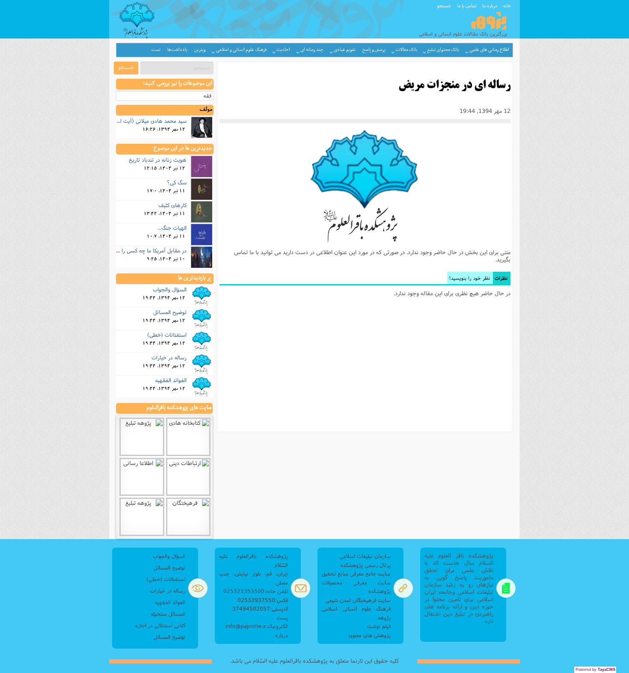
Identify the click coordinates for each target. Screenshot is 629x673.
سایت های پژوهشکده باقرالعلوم (178, 407)
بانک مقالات (406, 50)
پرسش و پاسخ (374, 50)
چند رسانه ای (311, 50)
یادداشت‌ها (177, 50)
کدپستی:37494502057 (260, 609)
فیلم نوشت (379, 626)
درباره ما (489, 5)
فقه (207, 96)
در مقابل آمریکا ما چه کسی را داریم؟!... (143, 250)
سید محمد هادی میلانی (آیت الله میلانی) (142, 120)
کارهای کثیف (172, 205)
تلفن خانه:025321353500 (255, 591)
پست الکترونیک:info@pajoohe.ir (256, 622)
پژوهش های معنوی (370, 635)
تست (155, 50)
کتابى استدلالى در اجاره (160, 625)
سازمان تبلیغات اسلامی (365, 556)
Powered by (595, 669)
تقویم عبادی (345, 50)
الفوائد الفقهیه (171, 380)
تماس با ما (466, 5)
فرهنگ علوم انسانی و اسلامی (241, 50)
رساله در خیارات (169, 357)
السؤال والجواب (170, 289)
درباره (281, 635)
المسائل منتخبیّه (168, 614)
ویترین (200, 50)
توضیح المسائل (170, 312)
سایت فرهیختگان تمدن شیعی (358, 600)
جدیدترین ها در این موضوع (183, 148)
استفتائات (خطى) (167, 334)
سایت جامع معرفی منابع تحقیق (356, 573)
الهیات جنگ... (172, 227)
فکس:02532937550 (262, 600)
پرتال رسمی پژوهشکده (366, 565)
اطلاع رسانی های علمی (489, 50)
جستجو (444, 5)
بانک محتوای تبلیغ (443, 50)
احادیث (283, 50)
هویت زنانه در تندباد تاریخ (158, 159)
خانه (507, 5)
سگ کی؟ (177, 182)
